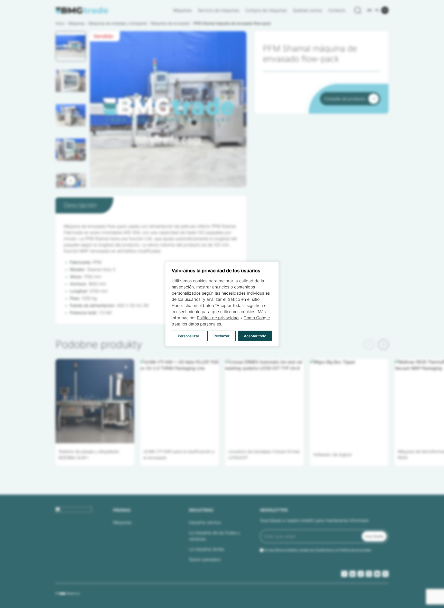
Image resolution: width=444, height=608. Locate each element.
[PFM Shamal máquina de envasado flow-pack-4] (168, 109)
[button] (70, 46)
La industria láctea (206, 549)
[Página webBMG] (81, 10)
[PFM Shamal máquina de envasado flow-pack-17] (168, 109)
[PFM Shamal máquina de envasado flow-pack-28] (168, 109)
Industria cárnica (205, 522)
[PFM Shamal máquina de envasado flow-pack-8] (168, 109)
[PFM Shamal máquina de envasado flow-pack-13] (168, 109)
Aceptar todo (255, 336)
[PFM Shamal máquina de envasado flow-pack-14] (168, 109)
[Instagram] (369, 574)
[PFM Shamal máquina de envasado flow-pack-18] (168, 109)
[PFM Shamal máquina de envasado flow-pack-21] (168, 109)
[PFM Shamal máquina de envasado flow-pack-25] (168, 109)
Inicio (59, 23)
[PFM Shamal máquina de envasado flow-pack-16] (168, 109)
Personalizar (188, 336)
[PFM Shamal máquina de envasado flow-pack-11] (168, 109)
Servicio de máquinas (218, 10)
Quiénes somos (307, 10)
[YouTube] (377, 574)
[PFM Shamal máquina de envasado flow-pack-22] (168, 109)
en (369, 10)
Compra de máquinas (266, 10)
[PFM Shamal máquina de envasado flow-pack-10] (168, 109)
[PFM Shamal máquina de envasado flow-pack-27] (168, 109)
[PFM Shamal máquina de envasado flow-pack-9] (168, 109)
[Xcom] (385, 574)
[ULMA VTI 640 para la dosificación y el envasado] (179, 401)
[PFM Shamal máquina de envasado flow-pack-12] (168, 109)
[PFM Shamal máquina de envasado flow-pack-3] (168, 109)
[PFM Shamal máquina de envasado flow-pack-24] (168, 109)
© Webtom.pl (67, 593)
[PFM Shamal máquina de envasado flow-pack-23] (168, 109)
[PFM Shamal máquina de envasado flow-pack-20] (168, 109)
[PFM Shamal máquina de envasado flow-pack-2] (168, 109)
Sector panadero (205, 559)
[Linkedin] (352, 574)
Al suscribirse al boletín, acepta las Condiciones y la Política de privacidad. (318, 550)
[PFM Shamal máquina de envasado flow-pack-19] (168, 109)
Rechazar (221, 336)
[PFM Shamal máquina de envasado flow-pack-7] (168, 109)
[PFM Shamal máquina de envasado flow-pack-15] (168, 109)
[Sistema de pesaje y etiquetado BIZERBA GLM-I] (94, 401)
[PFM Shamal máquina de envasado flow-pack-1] (168, 109)
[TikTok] (361, 574)
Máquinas (182, 10)
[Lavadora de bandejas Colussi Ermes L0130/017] (264, 401)
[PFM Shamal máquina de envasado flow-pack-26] (168, 109)
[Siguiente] (71, 180)
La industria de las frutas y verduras (214, 535)
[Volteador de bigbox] (349, 401)
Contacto (336, 10)
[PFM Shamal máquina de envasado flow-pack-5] (168, 109)
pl (377, 10)
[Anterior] (369, 344)
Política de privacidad (218, 317)
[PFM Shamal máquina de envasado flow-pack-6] (168, 109)
